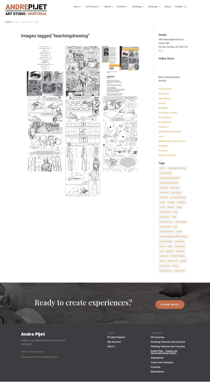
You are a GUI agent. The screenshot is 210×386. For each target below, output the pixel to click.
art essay (164, 188)
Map (160, 50)
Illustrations (157, 372)
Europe (171, 207)
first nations (165, 212)
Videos (167, 7)
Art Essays (163, 94)
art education (165, 173)
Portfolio (121, 7)
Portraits (162, 150)
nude (170, 246)
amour (162, 168)
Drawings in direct (167, 112)
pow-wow (164, 256)
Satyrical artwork (167, 155)
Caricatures (164, 98)
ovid (161, 251)
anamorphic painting (177, 168)
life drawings (180, 222)
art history (175, 188)
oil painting (179, 246)
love (175, 227)
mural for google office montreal (173, 236)
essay (162, 207)
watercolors (180, 271)
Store (76, 7)
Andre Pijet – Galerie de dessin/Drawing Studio (164, 352)
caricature (164, 192)
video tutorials (166, 271)
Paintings (137, 7)
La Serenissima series (169, 131)
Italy (174, 217)
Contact (178, 7)
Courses (155, 367)
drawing (171, 202)
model (179, 231)
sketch (183, 261)
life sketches (165, 227)
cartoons (163, 197)
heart (175, 212)
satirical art (172, 261)
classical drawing (177, 197)
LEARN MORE (169, 304)
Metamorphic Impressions (171, 141)
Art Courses (92, 7)
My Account (114, 342)
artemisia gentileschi (169, 183)
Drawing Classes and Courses (168, 342)
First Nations (164, 117)
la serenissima (166, 222)
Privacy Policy (26, 357)
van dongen (165, 266)
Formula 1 (163, 127)
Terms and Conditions (41, 357)
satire (162, 261)
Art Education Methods (169, 178)
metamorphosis (166, 231)
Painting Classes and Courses (168, 346)
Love (160, 136)
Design (162, 103)
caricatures (176, 192)
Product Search (116, 337)
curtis (162, 202)
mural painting (166, 241)
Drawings (153, 7)
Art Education (165, 89)
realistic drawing (178, 256)
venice (175, 266)
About (107, 7)
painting (169, 251)
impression (164, 217)
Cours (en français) (162, 362)
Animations (157, 358)
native (162, 246)
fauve (179, 207)
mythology (179, 241)
